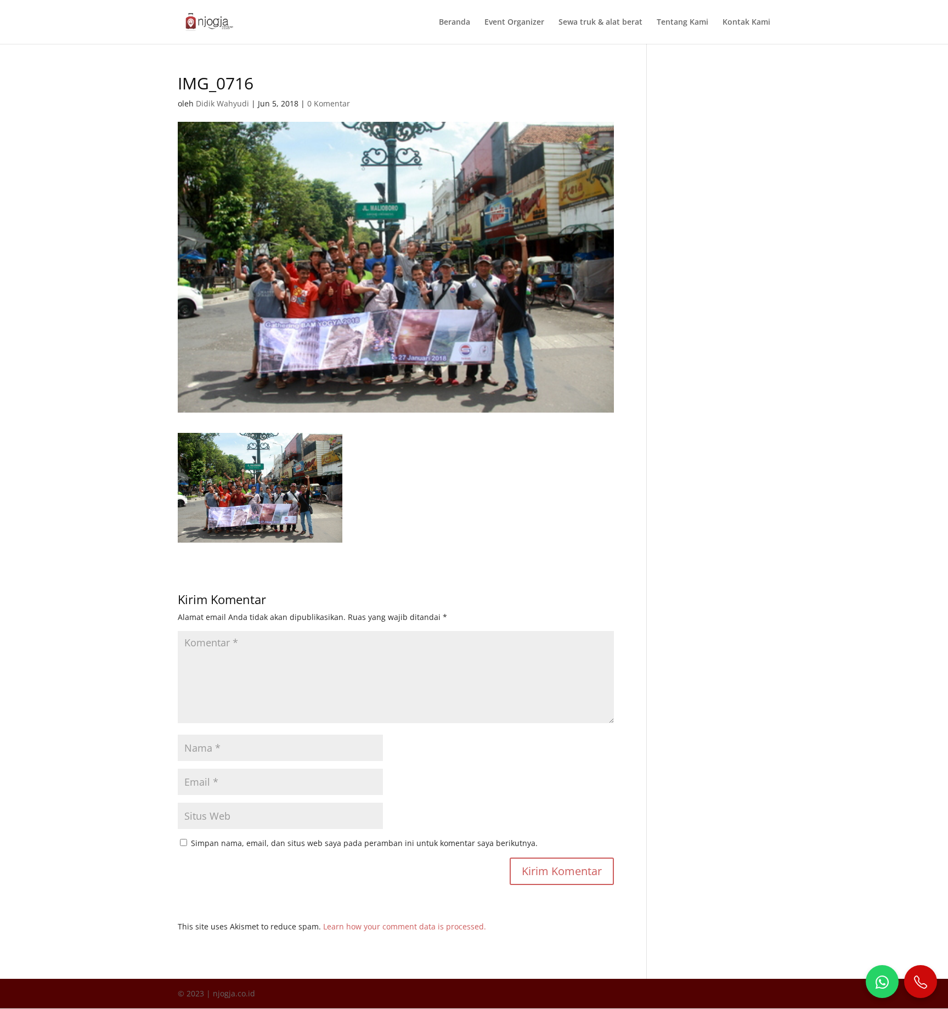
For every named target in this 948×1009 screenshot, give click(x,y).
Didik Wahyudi (222, 103)
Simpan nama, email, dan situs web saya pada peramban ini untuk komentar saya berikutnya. (364, 843)
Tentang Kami (682, 22)
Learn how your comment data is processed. (404, 926)
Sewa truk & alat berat (600, 22)
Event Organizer (514, 22)
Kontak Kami (746, 22)
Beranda (454, 22)
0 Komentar (328, 103)
